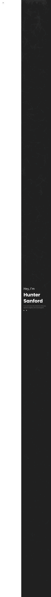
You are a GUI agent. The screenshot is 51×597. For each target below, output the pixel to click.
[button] (3, 2)
